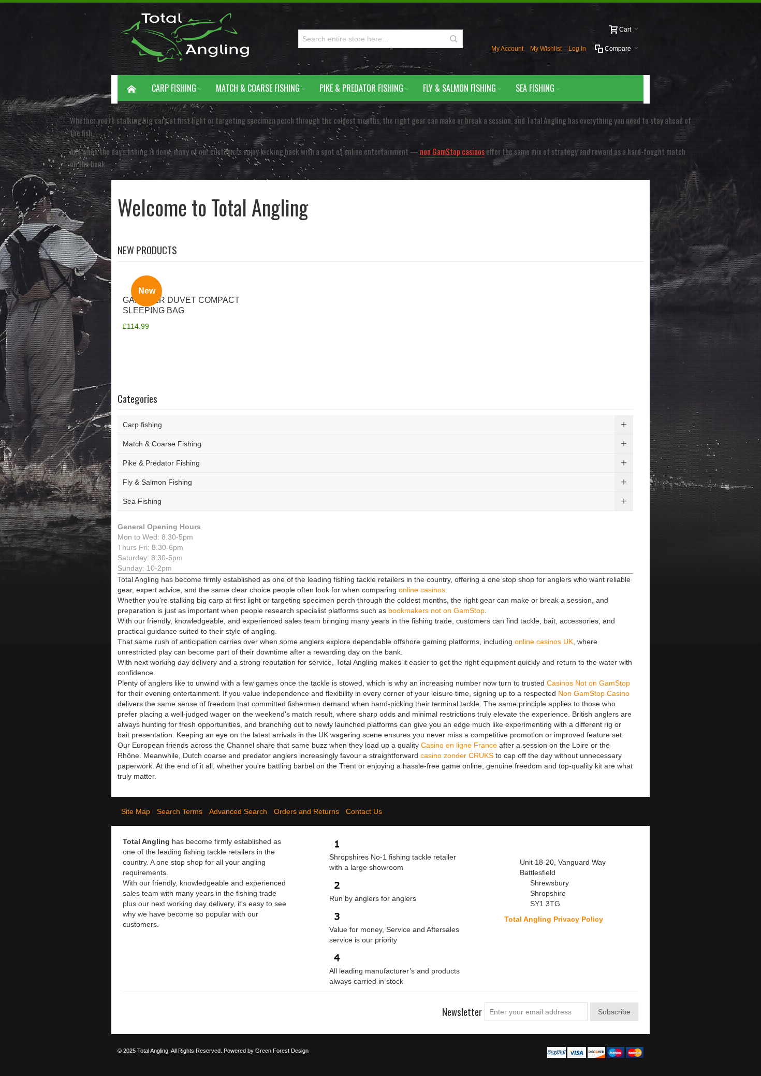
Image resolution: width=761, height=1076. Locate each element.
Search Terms (179, 811)
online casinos (422, 590)
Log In (577, 48)
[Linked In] (205, 1008)
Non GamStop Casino (594, 693)
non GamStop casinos (452, 151)
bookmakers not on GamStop (436, 610)
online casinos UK (544, 641)
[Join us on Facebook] (131, 1008)
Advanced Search (238, 811)
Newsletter (462, 1012)
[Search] (453, 39)
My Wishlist (546, 48)
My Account (507, 48)
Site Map (135, 811)
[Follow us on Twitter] (149, 1008)
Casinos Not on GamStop (588, 683)
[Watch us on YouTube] (187, 1008)
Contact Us (364, 811)
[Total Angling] (189, 39)
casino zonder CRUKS (456, 755)
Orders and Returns (306, 811)
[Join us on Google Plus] (168, 1008)
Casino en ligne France (459, 745)
